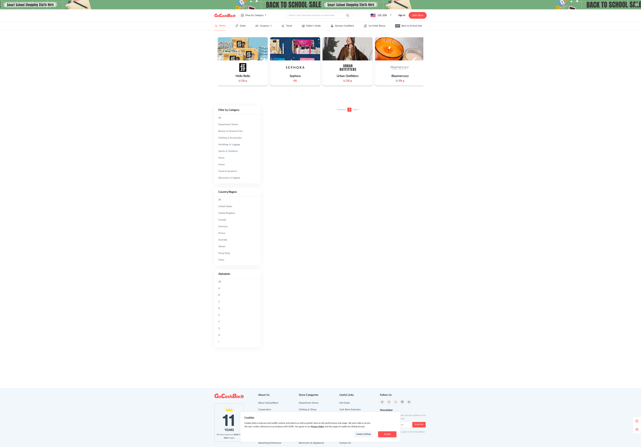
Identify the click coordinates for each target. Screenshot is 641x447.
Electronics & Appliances (311, 443)
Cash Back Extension (350, 409)
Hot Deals (344, 403)
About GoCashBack (268, 403)
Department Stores (308, 403)
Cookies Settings (363, 434)
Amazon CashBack (344, 26)
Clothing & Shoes (307, 409)
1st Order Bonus (376, 26)
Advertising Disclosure (269, 443)
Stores (222, 26)
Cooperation (264, 409)
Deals (243, 26)
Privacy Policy (317, 426)
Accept (387, 434)
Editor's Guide (313, 26)
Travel (289, 26)
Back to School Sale (409, 26)
